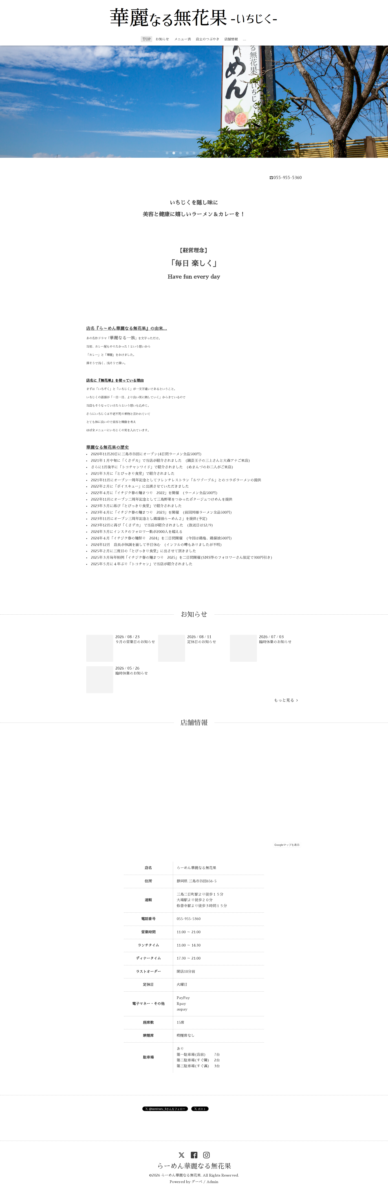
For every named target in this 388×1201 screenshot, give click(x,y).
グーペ (197, 1182)
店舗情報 (231, 39)
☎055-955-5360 (285, 177)
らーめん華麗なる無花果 (194, 1166)
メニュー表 (182, 39)
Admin (212, 1182)
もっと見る (285, 700)
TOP (147, 39)
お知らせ (162, 39)
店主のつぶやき (207, 39)
